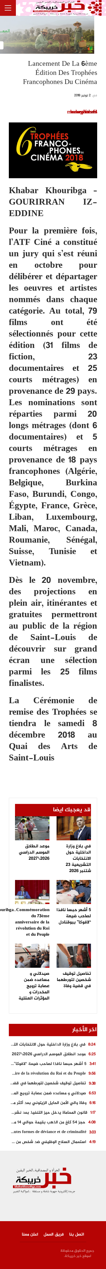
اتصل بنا (76, 1234)
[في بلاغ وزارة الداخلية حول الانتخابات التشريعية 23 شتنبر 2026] (74, 828)
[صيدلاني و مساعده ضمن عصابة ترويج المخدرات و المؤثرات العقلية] (32, 956)
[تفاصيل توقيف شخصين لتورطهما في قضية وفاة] (74, 956)
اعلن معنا (30, 1234)
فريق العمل (54, 1234)
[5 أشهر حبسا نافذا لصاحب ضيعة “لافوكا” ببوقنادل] (74, 892)
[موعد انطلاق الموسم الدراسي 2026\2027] (32, 828)
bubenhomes (83, 112)
